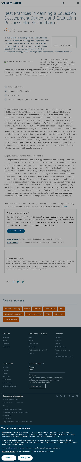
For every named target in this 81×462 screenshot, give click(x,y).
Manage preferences (8, 451)
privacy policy (13, 448)
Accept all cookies (9, 458)
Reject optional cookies (25, 458)
